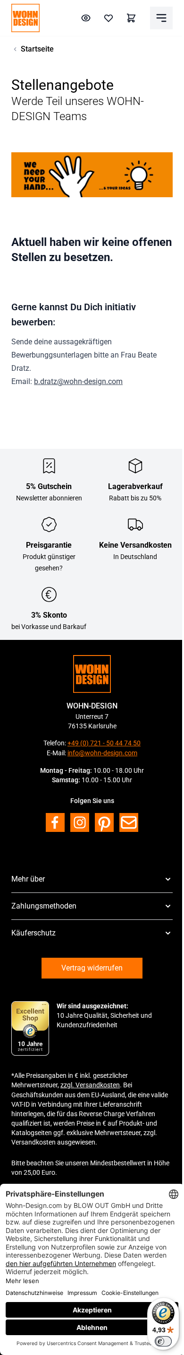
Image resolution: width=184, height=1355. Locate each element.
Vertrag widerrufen (92, 967)
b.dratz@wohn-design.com (78, 381)
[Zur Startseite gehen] (25, 18)
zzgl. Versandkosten (90, 1085)
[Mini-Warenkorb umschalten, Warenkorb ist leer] (131, 18)
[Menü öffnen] (161, 18)
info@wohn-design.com (102, 753)
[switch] (163, 1341)
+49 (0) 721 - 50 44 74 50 (104, 743)
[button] (92, 879)
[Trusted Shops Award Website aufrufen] (30, 1028)
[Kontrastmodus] (86, 18)
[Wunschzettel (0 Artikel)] (108, 18)
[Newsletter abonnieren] (128, 822)
